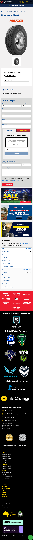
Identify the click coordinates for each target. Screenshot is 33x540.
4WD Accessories (6, 472)
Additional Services (7, 482)
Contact (4, 486)
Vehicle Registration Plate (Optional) (9, 161)
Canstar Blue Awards (7, 504)
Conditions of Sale (20, 536)
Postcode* (5, 124)
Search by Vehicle (6, 454)
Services (4, 470)
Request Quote (8, 184)
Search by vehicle (25, 243)
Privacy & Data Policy (11, 536)
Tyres (3, 452)
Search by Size (6, 456)
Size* (3, 104)
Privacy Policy (5, 180)
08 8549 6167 (9, 417)
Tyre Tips (4, 462)
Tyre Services (5, 478)
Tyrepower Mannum (17, 5)
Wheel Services (6, 480)
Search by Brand (6, 458)
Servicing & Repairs (7, 476)
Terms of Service (16, 180)
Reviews (4, 496)
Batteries (4, 474)
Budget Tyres (5, 506)
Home (4, 11)
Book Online (6, 488)
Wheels (4, 464)
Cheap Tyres (5, 508)
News (4, 492)
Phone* (4, 114)
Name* (4, 109)
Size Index (4, 502)
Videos (4, 494)
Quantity (24, 104)
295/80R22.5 (27, 269)
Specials (4, 484)
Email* (4, 119)
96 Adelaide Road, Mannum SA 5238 (16, 414)
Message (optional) (7, 168)
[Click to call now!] (19, 2)
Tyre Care (4, 460)
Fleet (3, 490)
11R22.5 (28, 249)
